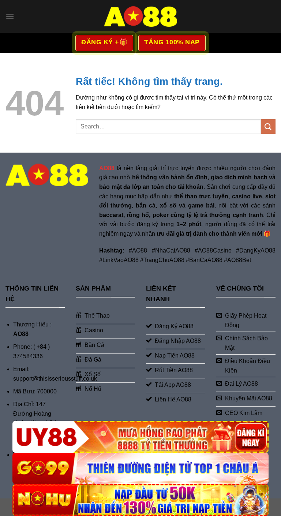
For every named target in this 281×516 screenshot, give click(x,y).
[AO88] (140, 16)
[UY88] (140, 437)
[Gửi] (268, 126)
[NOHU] (140, 500)
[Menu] (9, 16)
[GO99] (140, 469)
